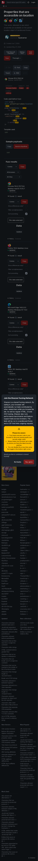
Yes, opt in (27, 465)
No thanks (16, 465)
